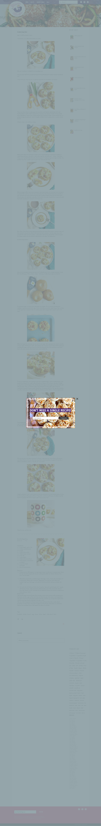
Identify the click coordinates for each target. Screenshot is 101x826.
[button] (77, 399)
